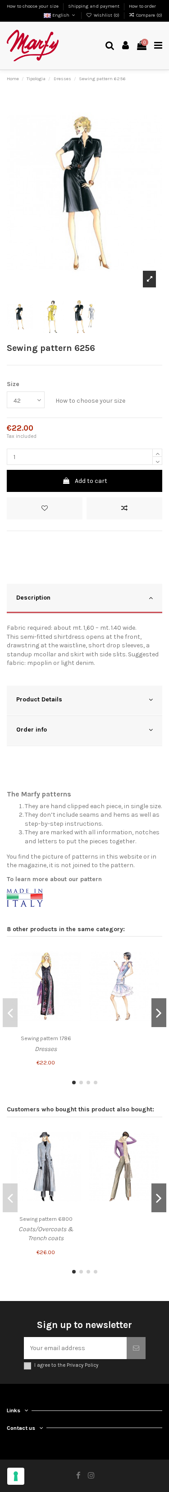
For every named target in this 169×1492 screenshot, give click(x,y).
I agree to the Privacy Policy (66, 1365)
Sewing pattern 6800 (46, 1219)
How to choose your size (33, 6)
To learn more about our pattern (54, 879)
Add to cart (91, 481)
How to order (142, 6)
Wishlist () (106, 15)
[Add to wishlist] (44, 508)
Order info (31, 729)
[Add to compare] (124, 508)
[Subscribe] (136, 1348)
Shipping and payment (94, 6)
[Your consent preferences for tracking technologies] (15, 1476)
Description (33, 597)
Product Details (39, 699)
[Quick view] (74, 985)
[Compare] (74, 970)
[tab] (84, 599)
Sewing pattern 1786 (46, 1038)
